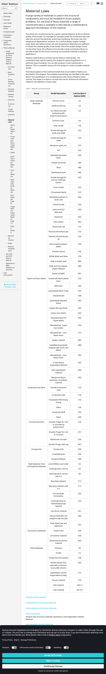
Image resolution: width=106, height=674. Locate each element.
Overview (7, 16)
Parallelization (11, 249)
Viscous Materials (12, 173)
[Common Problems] (71, 3)
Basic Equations (11, 74)
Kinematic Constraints (11, 103)
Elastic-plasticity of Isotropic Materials (12, 159)
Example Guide (9, 32)
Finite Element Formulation (11, 82)
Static (10, 243)
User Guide (8, 23)
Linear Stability (11, 110)
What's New (8, 13)
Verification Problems (8, 36)
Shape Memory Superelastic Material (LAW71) (12, 215)
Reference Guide (7, 27)
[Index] (97, 5)
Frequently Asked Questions (7, 42)
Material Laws (11, 121)
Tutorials (7, 20)
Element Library (11, 95)
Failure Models (12, 229)
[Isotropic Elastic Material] (83, 3)
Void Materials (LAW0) (12, 199)
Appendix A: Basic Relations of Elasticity (10, 266)
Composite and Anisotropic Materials (12, 143)
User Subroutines (8, 274)
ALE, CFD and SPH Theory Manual (9, 257)
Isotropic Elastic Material (12, 129)
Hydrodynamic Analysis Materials (12, 186)
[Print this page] (101, 4)
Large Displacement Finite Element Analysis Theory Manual (10, 57)
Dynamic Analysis (11, 90)
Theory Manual (9, 48)
